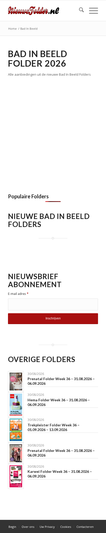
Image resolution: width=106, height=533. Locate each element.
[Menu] (91, 10)
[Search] (79, 10)
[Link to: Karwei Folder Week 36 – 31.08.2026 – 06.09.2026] (16, 476)
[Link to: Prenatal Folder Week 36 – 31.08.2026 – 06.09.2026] (16, 382)
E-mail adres (18, 294)
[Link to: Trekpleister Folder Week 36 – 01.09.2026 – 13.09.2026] (16, 430)
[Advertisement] (53, 133)
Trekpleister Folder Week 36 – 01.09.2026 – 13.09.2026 (54, 427)
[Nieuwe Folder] (44, 10)
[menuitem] (79, 10)
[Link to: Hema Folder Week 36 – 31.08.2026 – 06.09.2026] (16, 405)
